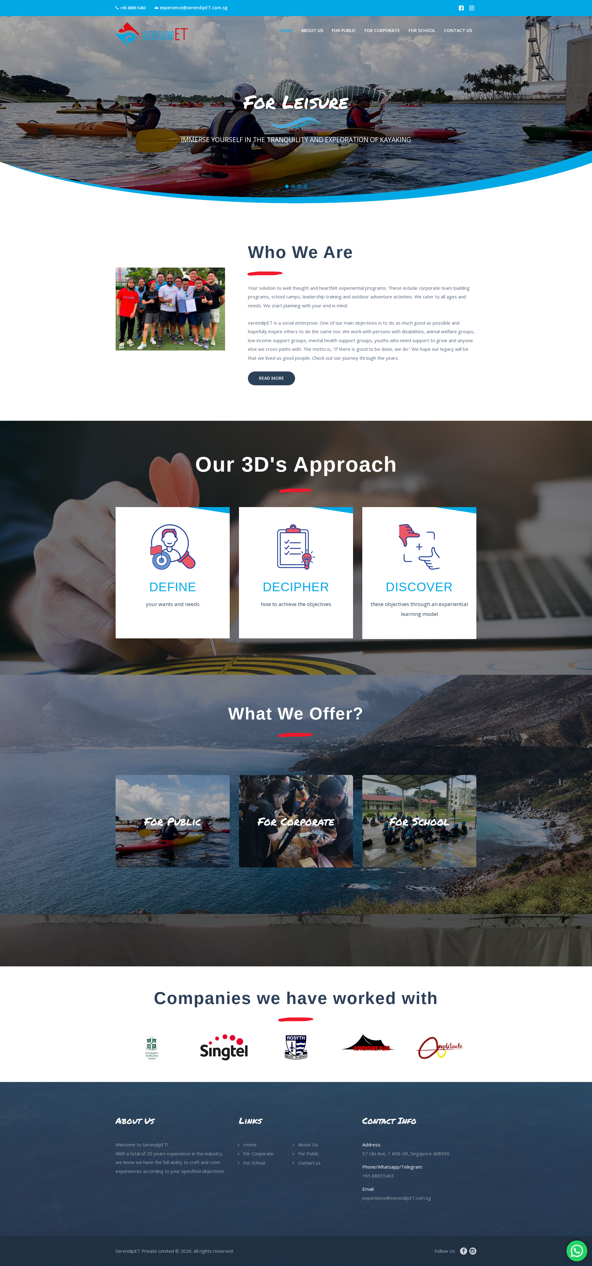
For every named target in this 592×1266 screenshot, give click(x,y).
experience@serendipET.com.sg (194, 7)
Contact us (309, 1163)
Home (250, 1144)
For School (254, 1163)
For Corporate (258, 1153)
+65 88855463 (378, 1176)
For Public (308, 1153)
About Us (308, 1144)
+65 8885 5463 (133, 7)
